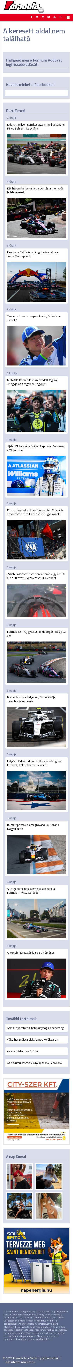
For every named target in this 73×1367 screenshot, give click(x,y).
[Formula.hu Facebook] (31, 17)
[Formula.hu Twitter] (37, 17)
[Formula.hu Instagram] (48, 17)
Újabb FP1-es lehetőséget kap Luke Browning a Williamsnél (35, 448)
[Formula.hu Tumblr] (43, 17)
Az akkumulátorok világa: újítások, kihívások (34, 1063)
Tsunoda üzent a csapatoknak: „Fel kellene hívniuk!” (34, 318)
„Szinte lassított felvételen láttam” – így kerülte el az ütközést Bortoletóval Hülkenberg (36, 576)
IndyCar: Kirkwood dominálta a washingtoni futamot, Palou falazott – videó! (34, 763)
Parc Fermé (15, 110)
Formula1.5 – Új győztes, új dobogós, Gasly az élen (36, 633)
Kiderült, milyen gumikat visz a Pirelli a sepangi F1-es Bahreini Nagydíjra (36, 126)
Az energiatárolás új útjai (22, 1051)
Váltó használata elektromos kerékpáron (32, 1039)
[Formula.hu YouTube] (55, 17)
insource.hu (28, 1362)
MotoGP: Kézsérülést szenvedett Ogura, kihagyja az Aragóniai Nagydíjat (32, 382)
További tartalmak (21, 1019)
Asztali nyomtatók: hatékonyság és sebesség (35, 1028)
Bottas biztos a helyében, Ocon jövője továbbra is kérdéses (31, 699)
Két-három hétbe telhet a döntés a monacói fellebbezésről (35, 190)
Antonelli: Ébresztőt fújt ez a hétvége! (30, 952)
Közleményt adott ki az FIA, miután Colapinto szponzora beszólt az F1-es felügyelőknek (35, 512)
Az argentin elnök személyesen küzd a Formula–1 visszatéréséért (31, 890)
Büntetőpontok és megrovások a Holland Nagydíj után (33, 827)
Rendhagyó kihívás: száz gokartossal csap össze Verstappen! (33, 254)
